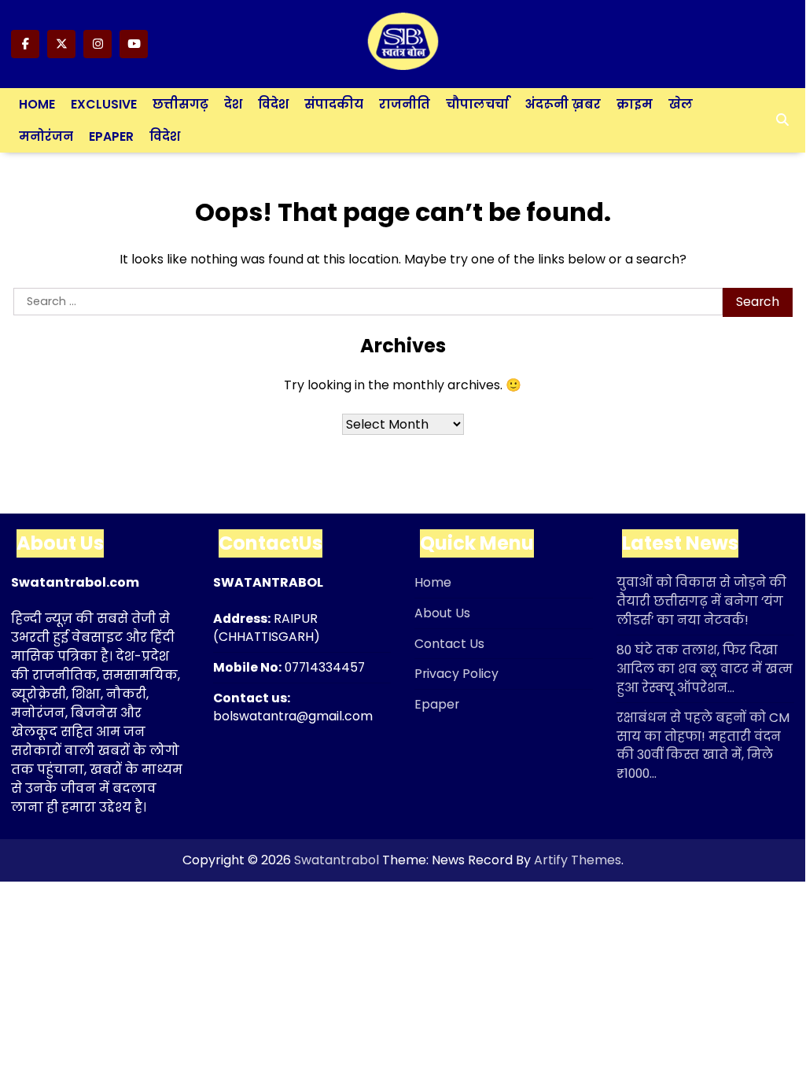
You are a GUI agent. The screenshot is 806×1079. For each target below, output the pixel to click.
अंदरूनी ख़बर (562, 104)
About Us (442, 613)
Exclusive (104, 104)
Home (37, 104)
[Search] (782, 120)
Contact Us (449, 644)
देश (233, 104)
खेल (680, 104)
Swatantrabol (336, 860)
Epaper (111, 136)
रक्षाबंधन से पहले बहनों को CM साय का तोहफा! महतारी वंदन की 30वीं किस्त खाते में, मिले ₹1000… (702, 746)
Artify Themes (577, 860)
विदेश (273, 104)
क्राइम (634, 104)
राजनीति (404, 104)
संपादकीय (333, 104)
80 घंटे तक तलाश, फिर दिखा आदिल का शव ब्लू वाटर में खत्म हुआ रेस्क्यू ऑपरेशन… (704, 668)
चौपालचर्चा (477, 104)
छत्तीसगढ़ (180, 104)
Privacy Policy (456, 674)
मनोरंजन (46, 136)
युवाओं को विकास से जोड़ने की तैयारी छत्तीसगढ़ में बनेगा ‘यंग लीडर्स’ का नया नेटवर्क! (701, 600)
